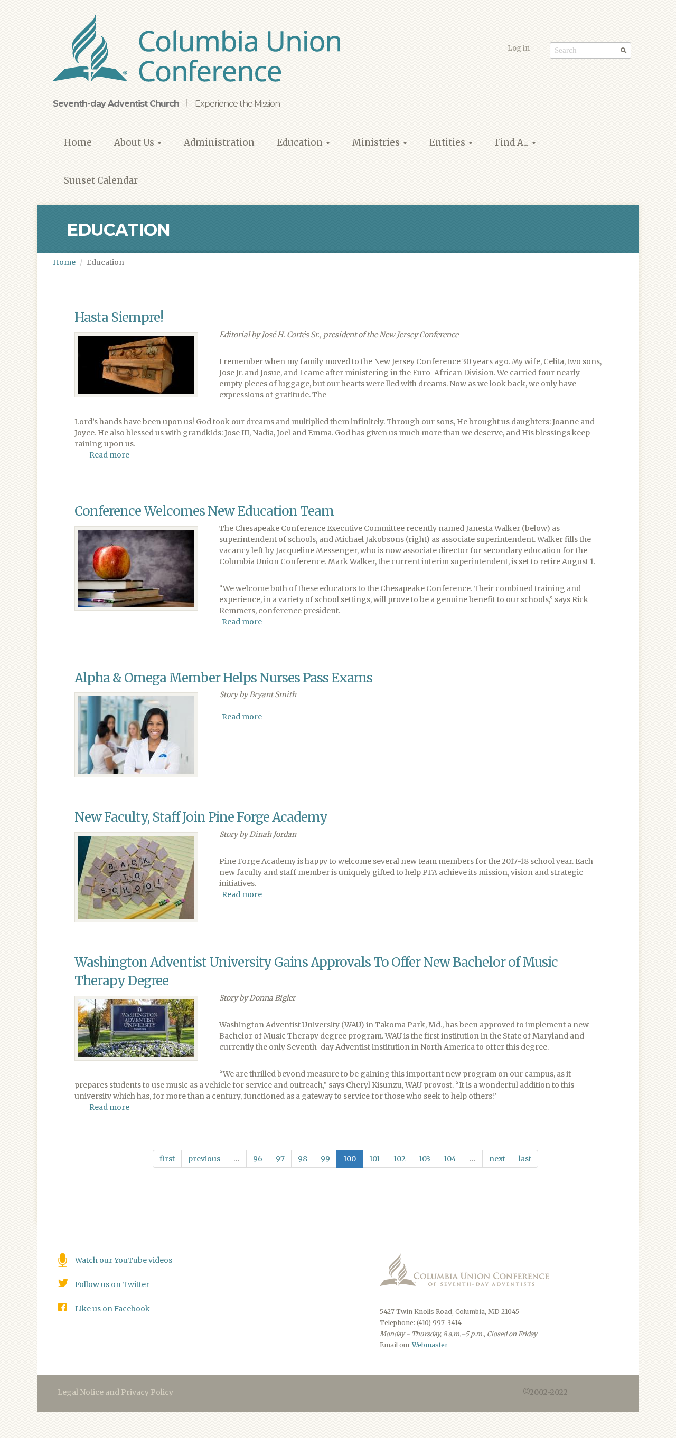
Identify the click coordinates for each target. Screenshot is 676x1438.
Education (301, 142)
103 (424, 1159)
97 (280, 1159)
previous (204, 1159)
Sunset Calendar (101, 180)
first (167, 1159)
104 (450, 1159)
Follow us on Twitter (112, 1284)
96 (257, 1159)
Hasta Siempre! (118, 317)
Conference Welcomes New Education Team (204, 511)
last (525, 1159)
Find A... (513, 142)
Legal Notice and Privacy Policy (115, 1392)
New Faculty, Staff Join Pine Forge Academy (200, 817)
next (497, 1159)
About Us (135, 142)
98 (302, 1159)
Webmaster (430, 1345)
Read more (109, 455)
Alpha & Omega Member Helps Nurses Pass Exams (223, 678)
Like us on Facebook (112, 1308)
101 (374, 1159)
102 (399, 1159)
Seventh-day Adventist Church (116, 104)
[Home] (200, 50)
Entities (448, 142)
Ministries (377, 142)
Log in (519, 48)
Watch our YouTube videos (123, 1260)
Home (78, 142)
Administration (219, 142)
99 (325, 1159)
